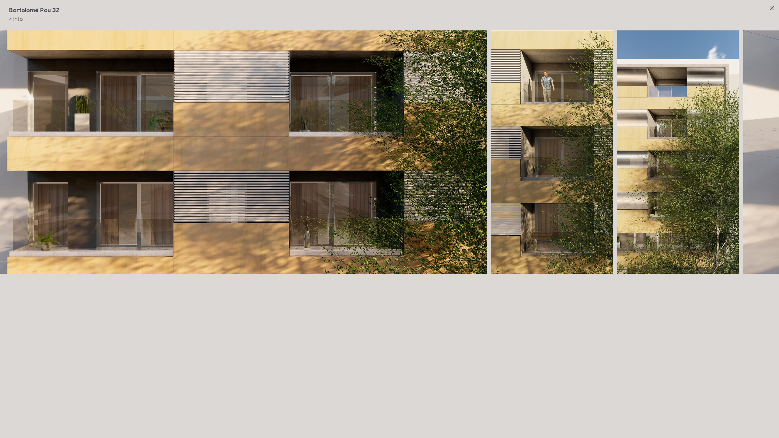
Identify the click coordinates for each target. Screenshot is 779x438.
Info (16, 18)
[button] (701, 146)
